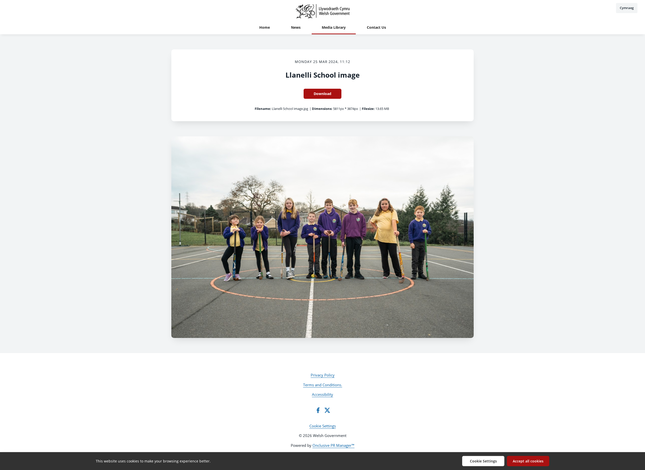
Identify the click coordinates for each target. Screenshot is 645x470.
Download (322, 93)
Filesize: (368, 108)
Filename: (263, 108)
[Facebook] (318, 410)
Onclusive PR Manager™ (333, 445)
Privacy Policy (323, 375)
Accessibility (322, 394)
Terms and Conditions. (322, 384)
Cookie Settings (322, 425)
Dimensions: (322, 108)
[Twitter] (327, 410)
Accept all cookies (528, 461)
